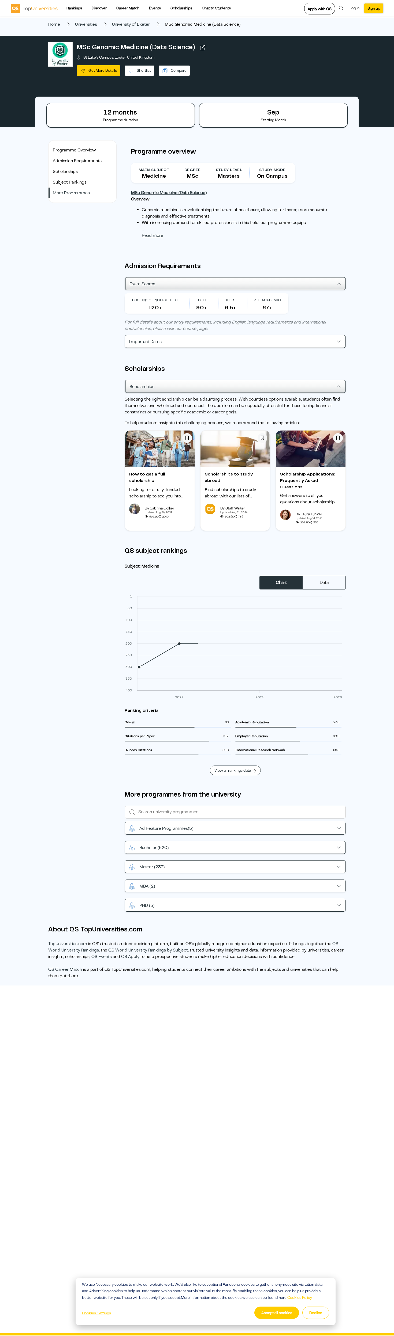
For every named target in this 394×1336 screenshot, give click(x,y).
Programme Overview (74, 150)
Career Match (127, 8)
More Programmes (71, 193)
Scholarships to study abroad (229, 477)
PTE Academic (267, 300)
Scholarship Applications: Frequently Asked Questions (307, 480)
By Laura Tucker (309, 514)
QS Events (101, 956)
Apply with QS (320, 8)
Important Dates (145, 341)
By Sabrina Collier (159, 508)
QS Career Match (65, 969)
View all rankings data (232, 770)
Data (324, 582)
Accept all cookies (276, 1312)
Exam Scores (142, 284)
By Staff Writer (232, 508)
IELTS (231, 300)
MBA (147, 886)
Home (54, 24)
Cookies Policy (299, 1297)
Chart (281, 582)
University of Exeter (131, 24)
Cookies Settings (96, 1313)
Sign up (373, 8)
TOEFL (201, 300)
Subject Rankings (70, 182)
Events (155, 8)
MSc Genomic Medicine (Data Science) (136, 47)
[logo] (34, 8)
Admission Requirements (77, 160)
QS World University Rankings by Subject (148, 950)
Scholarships (181, 8)
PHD (146, 905)
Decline (315, 1312)
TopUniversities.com (67, 943)
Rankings (74, 8)
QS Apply (130, 956)
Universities (86, 24)
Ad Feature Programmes (166, 828)
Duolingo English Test (155, 300)
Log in (354, 8)
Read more (152, 235)
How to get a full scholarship (147, 477)
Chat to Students (216, 8)
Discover (99, 8)
